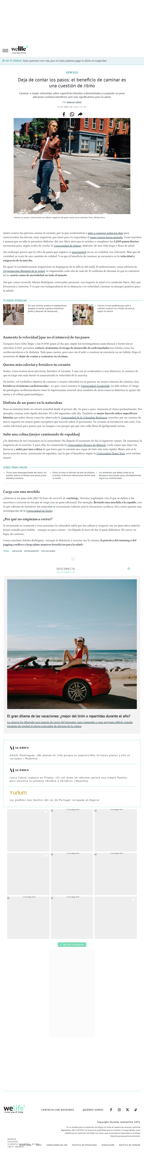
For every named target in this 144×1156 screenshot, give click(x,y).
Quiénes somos (93, 1109)
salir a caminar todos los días (105, 233)
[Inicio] (19, 53)
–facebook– (111, 1108)
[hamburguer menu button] (5, 51)
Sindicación (108, 1145)
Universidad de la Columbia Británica (84, 417)
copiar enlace (80, 114)
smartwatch (79, 252)
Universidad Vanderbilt (95, 385)
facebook (64, 113)
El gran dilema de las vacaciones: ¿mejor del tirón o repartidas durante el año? (68, 716)
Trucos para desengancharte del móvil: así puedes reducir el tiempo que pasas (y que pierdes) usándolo (26, 475)
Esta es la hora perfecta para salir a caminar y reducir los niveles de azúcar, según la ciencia (116, 308)
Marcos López (74, 102)
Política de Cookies (129, 1145)
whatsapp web (72, 114)
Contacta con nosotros (57, 1109)
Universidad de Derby (39, 510)
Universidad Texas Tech (110, 453)
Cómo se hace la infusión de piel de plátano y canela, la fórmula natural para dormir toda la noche (73, 475)
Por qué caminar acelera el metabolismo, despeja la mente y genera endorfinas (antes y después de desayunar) (47, 308)
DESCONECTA (66, 568)
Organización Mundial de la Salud (24, 271)
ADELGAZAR (17, 551)
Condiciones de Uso (57, 1145)
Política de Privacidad (84, 1145)
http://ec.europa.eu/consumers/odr (125, 1136)
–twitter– (127, 1108)
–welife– (136, 1108)
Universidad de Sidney (67, 245)
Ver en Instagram (73, 944)
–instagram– (119, 1108)
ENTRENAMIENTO (31, 551)
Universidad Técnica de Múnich (87, 445)
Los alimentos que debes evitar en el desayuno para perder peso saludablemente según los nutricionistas (120, 475)
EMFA (39, 1145)
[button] (28, 830)
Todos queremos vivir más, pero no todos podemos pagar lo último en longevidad (64, 60)
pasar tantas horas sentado (106, 237)
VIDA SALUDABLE (48, 551)
